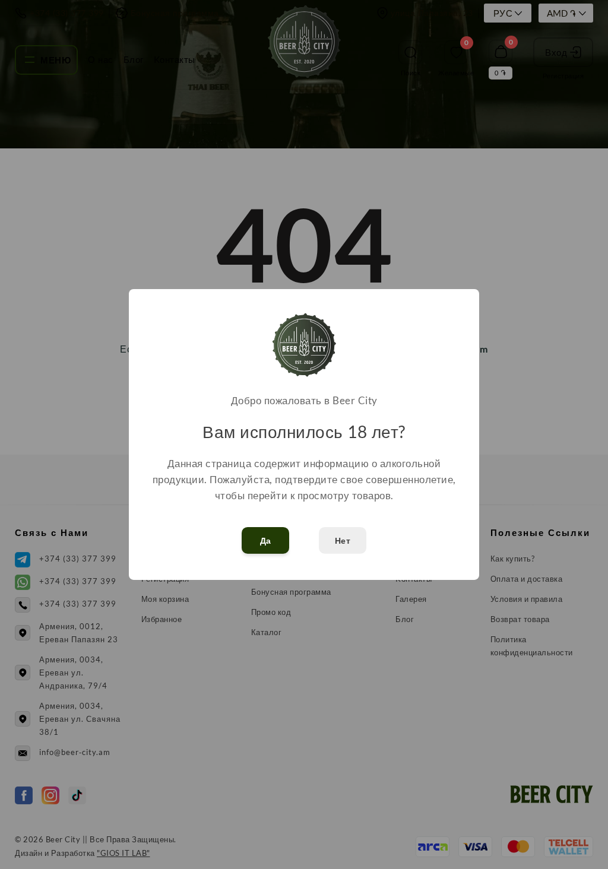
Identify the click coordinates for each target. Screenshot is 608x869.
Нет (343, 540)
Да (265, 540)
